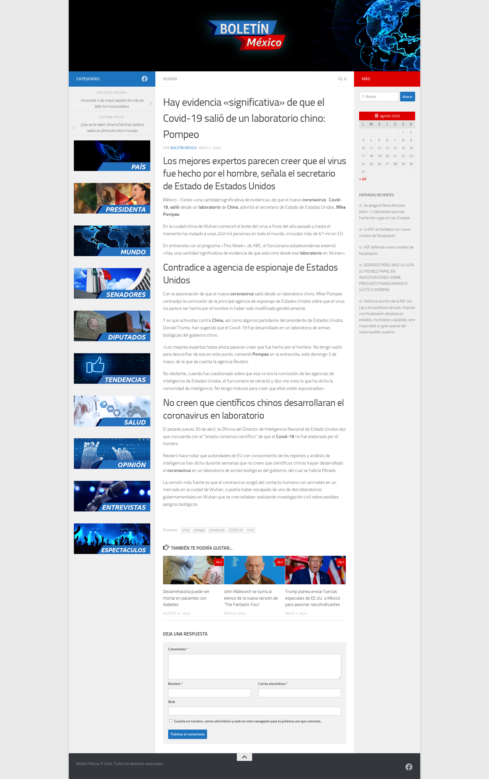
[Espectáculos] (112, 552)
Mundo (170, 78)
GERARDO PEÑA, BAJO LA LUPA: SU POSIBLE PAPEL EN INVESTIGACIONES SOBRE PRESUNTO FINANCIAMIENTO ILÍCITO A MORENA (387, 277)
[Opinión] (112, 467)
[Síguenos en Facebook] (145, 79)
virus (250, 530)
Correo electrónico (273, 684)
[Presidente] (112, 212)
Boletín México (183, 148)
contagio (199, 530)
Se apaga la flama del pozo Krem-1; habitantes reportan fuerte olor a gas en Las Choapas (384, 211)
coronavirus (217, 530)
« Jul (362, 179)
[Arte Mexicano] (112, 382)
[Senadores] (112, 297)
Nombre (175, 684)
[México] (112, 169)
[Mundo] (112, 255)
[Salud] (112, 425)
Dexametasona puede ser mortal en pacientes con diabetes (186, 598)
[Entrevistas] (112, 510)
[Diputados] (112, 340)
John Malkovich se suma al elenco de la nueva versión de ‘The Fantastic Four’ (251, 598)
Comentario (178, 649)
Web (171, 702)
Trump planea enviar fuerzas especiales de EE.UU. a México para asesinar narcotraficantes (312, 598)
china (186, 530)
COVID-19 (235, 530)
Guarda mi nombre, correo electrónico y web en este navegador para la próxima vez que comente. (247, 721)
